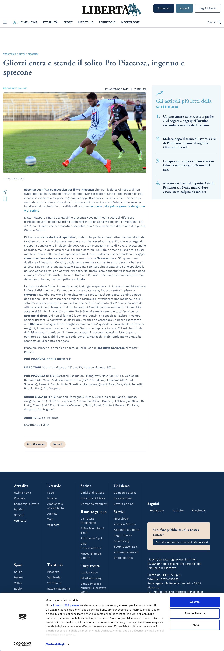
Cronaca (19, 498)
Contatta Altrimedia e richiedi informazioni (182, 542)
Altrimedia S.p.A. (92, 538)
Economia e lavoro (26, 503)
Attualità (50, 22)
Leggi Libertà (208, 8)
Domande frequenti (94, 503)
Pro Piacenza (36, 444)
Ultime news (22, 492)
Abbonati (164, 8)
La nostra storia (125, 492)
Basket (18, 577)
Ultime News (27, 22)
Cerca (212, 22)
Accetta (195, 601)
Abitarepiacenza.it (126, 552)
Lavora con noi (124, 503)
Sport (68, 22)
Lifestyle (85, 22)
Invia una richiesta (93, 498)
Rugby (18, 588)
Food (50, 492)
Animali (52, 513)
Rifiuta (195, 624)
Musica (52, 498)
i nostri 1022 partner (66, 605)
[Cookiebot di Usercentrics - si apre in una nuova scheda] (22, 644)
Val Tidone (54, 583)
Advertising (121, 541)
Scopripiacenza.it (125, 546)
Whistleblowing (91, 578)
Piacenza (33, 54)
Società (19, 515)
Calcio (18, 571)
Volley (18, 583)
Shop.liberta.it (123, 557)
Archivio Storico (125, 524)
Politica (19, 509)
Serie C (58, 444)
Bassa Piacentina (58, 588)
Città (22, 54)
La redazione (123, 498)
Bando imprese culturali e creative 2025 (93, 588)
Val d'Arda (54, 577)
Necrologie (130, 22)
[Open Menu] (5, 22)
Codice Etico (89, 572)
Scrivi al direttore (92, 492)
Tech (50, 519)
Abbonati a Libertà (126, 529)
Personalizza (193, 613)
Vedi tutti (20, 520)
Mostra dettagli (55, 644)
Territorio (107, 22)
